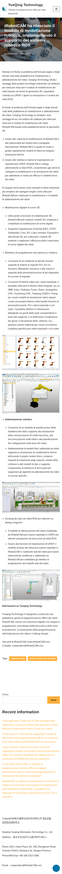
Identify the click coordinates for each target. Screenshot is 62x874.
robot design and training (42, 659)
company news (18, 659)
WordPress (28, 871)
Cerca (5, 694)
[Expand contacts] (56, 868)
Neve (5, 871)
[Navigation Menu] (56, 8)
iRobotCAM (12, 53)
